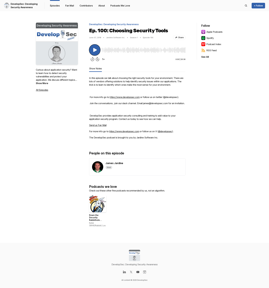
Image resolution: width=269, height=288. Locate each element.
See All (205, 56)
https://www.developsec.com (125, 97)
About (101, 5)
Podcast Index (213, 44)
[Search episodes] (246, 5)
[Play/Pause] (94, 50)
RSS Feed (211, 50)
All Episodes (42, 90)
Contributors (86, 5)
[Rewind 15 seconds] (92, 59)
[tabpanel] (137, 109)
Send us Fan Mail (97, 125)
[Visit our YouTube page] (137, 272)
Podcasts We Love (120, 5)
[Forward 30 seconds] (97, 59)
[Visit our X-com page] (131, 272)
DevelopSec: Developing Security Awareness (24, 6)
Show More (42, 83)
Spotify (210, 38)
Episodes (55, 5)
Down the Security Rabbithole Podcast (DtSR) (96, 219)
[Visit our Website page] (144, 272)
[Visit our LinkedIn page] (124, 272)
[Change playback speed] (103, 59)
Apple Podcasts (214, 31)
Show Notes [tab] (95, 68)
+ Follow (258, 5)
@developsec (165, 131)
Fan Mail (69, 5)
